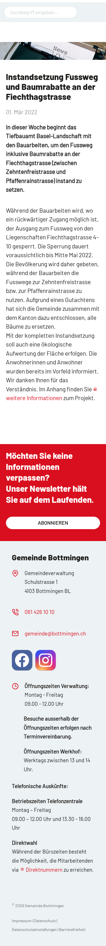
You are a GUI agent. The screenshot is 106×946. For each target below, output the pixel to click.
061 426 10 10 (40, 612)
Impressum (22, 920)
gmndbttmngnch (55, 633)
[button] (22, 660)
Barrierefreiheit (72, 929)
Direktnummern (44, 869)
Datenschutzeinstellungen (35, 929)
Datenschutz (45, 920)
